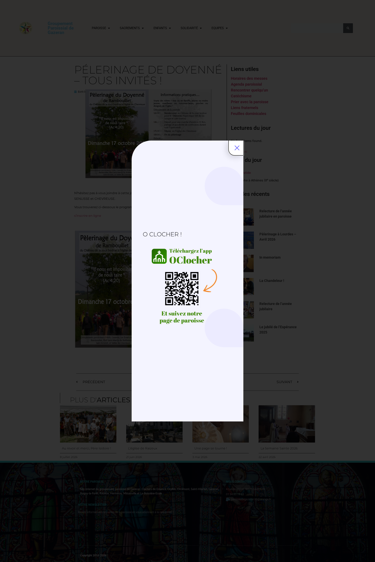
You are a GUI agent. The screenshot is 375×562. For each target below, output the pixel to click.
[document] (187, 281)
